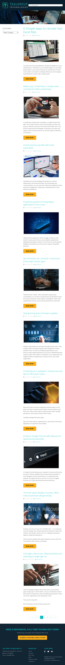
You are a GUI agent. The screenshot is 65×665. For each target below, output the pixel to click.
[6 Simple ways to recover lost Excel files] (41, 51)
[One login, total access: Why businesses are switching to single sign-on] (41, 575)
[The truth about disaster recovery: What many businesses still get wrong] (41, 514)
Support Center (33, 659)
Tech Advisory (37, 35)
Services (31, 653)
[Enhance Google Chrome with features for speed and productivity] (41, 457)
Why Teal (31, 655)
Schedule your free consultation (32, 638)
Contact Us (32, 661)
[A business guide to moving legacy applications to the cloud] (41, 223)
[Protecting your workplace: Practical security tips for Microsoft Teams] (41, 392)
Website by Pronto (55, 660)
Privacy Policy (47, 660)
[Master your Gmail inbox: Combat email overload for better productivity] (41, 107)
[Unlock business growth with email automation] (41, 166)
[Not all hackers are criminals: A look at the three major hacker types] (41, 280)
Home (30, 651)
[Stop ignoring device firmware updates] (41, 331)
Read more (30, 79)
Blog (30, 657)
